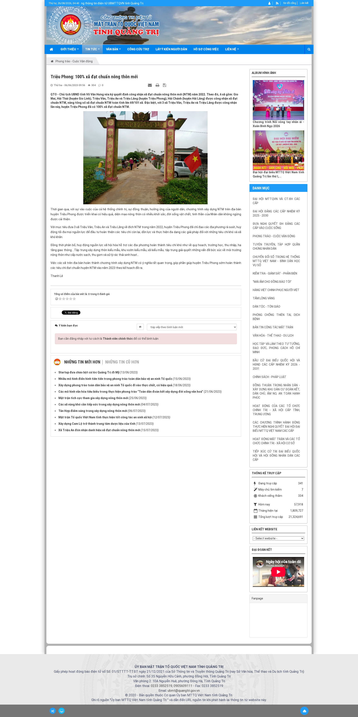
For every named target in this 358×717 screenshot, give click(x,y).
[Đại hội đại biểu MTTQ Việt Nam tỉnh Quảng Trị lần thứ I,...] (278, 150)
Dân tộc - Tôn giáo (266, 306)
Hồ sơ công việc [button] (206, 49)
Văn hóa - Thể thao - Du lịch (273, 335)
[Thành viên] (269, 3)
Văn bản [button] (112, 49)
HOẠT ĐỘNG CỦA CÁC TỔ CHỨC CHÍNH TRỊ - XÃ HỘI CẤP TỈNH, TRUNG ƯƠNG (276, 410)
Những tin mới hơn (82, 362)
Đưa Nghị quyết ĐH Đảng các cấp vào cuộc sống (276, 226)
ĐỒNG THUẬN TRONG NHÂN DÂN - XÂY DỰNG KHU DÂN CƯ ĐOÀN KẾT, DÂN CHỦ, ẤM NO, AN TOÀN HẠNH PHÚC (276, 391)
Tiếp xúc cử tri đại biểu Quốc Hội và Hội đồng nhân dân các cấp (276, 455)
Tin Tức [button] (91, 49)
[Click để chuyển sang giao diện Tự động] (53, 711)
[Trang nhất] (51, 49)
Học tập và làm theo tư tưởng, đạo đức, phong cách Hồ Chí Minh (276, 348)
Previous (246, 573)
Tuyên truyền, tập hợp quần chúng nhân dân (276, 246)
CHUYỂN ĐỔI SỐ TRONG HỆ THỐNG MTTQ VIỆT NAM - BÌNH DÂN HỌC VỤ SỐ (276, 261)
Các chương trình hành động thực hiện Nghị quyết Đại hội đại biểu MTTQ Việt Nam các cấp (276, 426)
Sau (318, 354)
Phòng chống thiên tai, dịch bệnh (276, 317)
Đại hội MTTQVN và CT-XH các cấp (276, 201)
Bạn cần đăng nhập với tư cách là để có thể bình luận (108, 338)
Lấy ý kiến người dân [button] (171, 49)
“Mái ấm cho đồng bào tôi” (272, 281)
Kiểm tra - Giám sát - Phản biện (275, 273)
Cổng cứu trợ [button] (138, 49)
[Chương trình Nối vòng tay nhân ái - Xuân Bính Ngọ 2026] (278, 100)
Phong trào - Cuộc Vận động (274, 236)
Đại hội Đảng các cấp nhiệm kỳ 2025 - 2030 (276, 213)
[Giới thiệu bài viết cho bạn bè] (150, 85)
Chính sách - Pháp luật (269, 377)
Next (310, 573)
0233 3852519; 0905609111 (171, 686)
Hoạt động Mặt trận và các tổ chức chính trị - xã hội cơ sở (276, 441)
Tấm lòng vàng (264, 298)
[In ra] (158, 85)
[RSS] (277, 3)
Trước (239, 354)
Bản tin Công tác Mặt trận (273, 327)
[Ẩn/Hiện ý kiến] (140, 327)
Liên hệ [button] (231, 49)
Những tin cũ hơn (122, 362)
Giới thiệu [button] (68, 49)
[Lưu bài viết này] (165, 85)
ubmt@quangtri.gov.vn (184, 691)
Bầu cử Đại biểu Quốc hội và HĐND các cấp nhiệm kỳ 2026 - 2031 (276, 364)
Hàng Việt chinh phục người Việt (276, 290)
